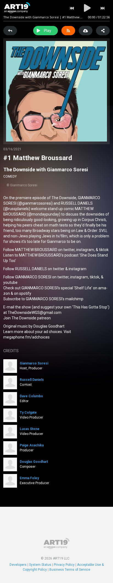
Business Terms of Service (69, 570)
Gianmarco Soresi (34, 363)
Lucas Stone (29, 429)
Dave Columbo (31, 396)
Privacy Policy (64, 565)
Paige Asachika (32, 445)
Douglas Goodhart (34, 462)
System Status (40, 565)
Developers (18, 565)
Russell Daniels (32, 380)
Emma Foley (29, 478)
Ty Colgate (28, 412)
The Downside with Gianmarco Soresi (45, 169)
